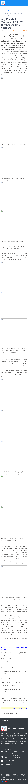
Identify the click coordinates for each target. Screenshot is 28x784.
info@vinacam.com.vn (10, 764)
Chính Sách (5, 720)
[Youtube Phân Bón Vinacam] (6, 781)
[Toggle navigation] (25, 3)
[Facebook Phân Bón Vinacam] (3, 781)
